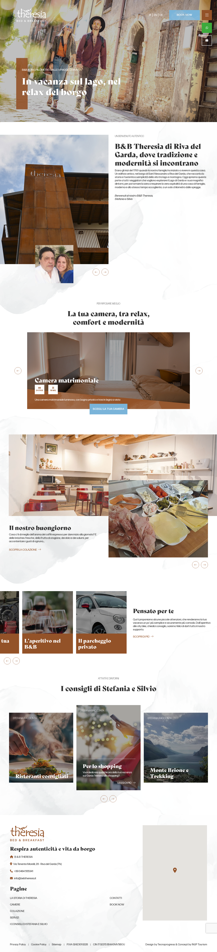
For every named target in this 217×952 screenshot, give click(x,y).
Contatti (116, 898)
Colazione (17, 911)
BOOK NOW (184, 15)
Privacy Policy (18, 945)
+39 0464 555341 (23, 871)
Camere (15, 904)
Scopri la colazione (23, 549)
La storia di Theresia (23, 898)
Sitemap (56, 945)
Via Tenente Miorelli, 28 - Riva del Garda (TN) (37, 864)
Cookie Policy (39, 945)
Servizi (14, 917)
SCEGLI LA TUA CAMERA (108, 409)
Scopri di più (141, 636)
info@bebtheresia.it (25, 878)
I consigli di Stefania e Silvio (28, 924)
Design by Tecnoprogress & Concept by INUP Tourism (176, 945)
